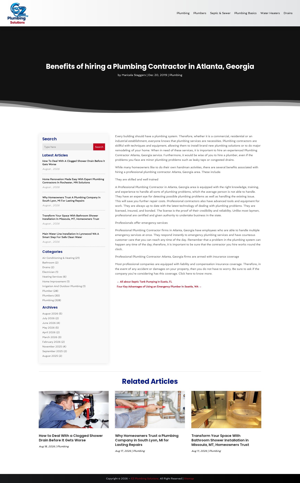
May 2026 (48, 327)
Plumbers (199, 13)
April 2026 (49, 332)
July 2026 (48, 318)
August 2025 (50, 355)
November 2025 (52, 346)
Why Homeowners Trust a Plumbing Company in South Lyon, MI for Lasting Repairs (146, 440)
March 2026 (49, 337)
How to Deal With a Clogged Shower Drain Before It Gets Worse (71, 438)
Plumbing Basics (245, 13)
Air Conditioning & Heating (58, 258)
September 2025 (52, 351)
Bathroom (48, 262)
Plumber (47, 290)
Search (99, 147)
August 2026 (50, 313)
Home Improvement (54, 281)
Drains (288, 13)
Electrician (48, 272)
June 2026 (49, 323)
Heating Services (52, 276)
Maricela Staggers (134, 75)
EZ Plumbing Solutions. (145, 478)
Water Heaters (270, 13)
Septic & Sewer (220, 13)
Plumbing (183, 13)
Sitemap (189, 478)
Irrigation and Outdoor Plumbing (62, 286)
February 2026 (51, 341)
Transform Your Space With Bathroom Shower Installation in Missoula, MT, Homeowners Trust (220, 440)
